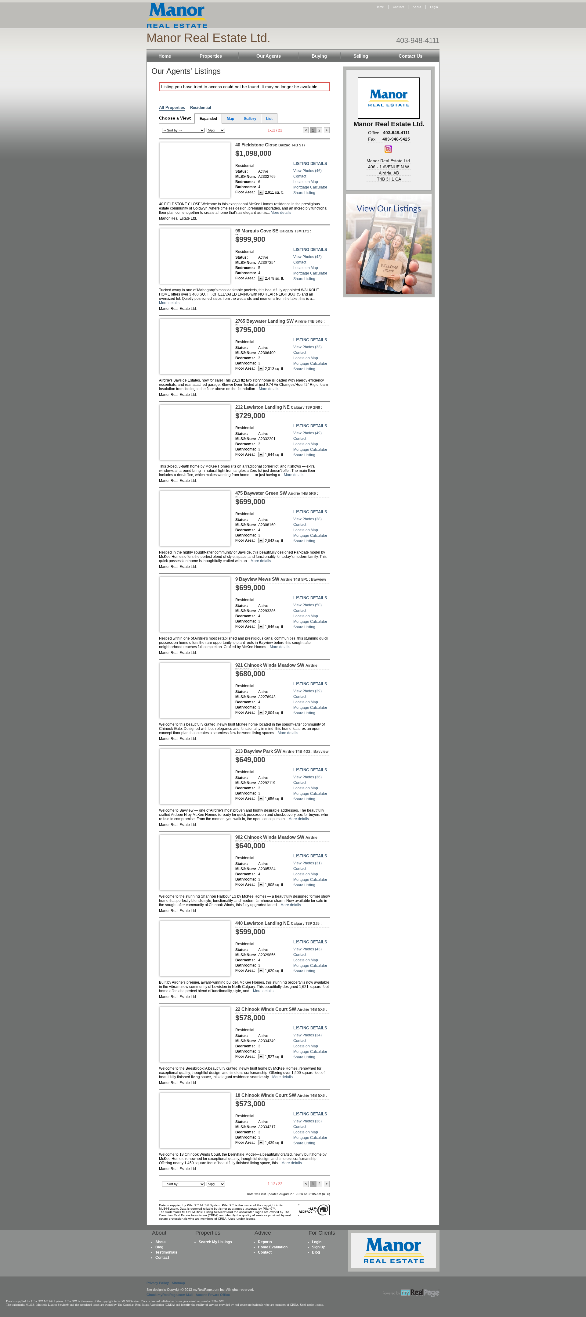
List (269, 119)
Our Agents (268, 56)
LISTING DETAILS (310, 163)
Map (230, 119)
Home (380, 7)
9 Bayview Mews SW (280, 579)
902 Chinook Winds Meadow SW (276, 839)
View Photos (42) (307, 257)
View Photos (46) (307, 171)
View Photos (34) (307, 1035)
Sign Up (318, 1247)
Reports (265, 1242)
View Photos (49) (307, 433)
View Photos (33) (307, 347)
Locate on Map (305, 182)
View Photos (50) (307, 605)
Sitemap (178, 1283)
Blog (159, 1247)
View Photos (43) (307, 949)
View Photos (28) (307, 519)
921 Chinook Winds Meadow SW (276, 667)
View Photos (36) (307, 777)
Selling (360, 56)
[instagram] (388, 151)
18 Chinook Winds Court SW (281, 1097)
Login (434, 7)
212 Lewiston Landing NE (278, 409)
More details (281, 212)
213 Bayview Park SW (281, 751)
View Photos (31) (307, 863)
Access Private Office (213, 1295)
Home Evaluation (273, 1247)
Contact (398, 7)
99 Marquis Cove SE (273, 233)
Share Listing (304, 193)
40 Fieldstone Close (271, 144)
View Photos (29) (307, 691)
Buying (319, 56)
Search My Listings (215, 1242)
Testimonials (166, 1252)
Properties (211, 56)
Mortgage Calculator (310, 187)
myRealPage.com (411, 1293)
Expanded (208, 119)
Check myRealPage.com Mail (169, 1295)
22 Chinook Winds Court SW (281, 1011)
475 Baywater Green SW (276, 495)
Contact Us (410, 56)
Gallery (250, 119)
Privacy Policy (157, 1283)
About (417, 7)
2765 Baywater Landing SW (280, 323)
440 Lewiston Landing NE (278, 925)
